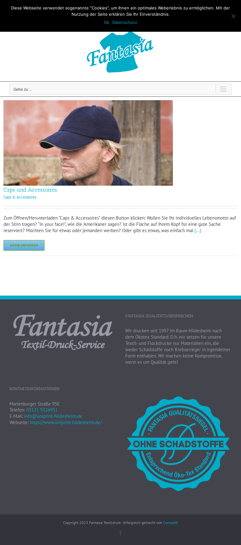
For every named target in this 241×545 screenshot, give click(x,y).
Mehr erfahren (24, 245)
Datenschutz (124, 22)
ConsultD (170, 522)
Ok (106, 22)
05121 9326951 (42, 410)
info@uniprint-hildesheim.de (53, 416)
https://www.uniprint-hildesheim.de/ (66, 422)
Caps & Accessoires (19, 197)
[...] (198, 230)
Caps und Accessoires (30, 189)
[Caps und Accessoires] (88, 103)
